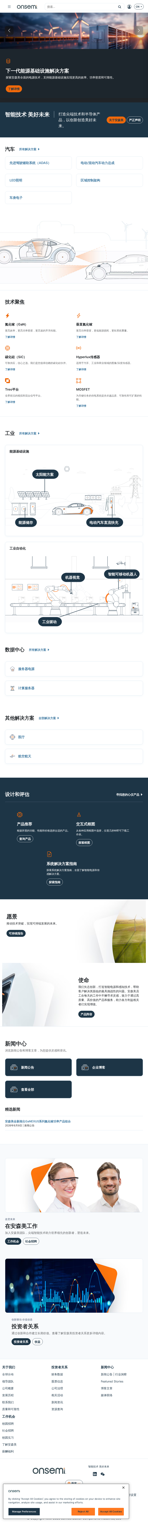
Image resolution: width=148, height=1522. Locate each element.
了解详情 (10, 336)
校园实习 (8, 1437)
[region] (66, 1501)
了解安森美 (9, 1444)
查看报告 (14, 93)
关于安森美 (116, 120)
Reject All (83, 1511)
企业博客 (98, 1067)
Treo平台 (12, 389)
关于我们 (8, 1367)
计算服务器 (26, 688)
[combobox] (80, 7)
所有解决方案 (28, 149)
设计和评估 (17, 794)
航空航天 (24, 756)
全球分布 (8, 1374)
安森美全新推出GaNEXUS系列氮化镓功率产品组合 (38, 1121)
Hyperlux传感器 (88, 357)
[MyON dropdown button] (130, 6)
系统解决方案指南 (62, 863)
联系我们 (8, 1402)
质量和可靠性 (10, 1409)
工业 (10, 433)
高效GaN (128, 30)
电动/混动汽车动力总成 (97, 163)
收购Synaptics (92, 30)
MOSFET (83, 389)
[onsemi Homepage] (27, 6)
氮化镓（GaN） (16, 324)
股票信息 (57, 1381)
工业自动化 (18, 548)
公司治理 (57, 1388)
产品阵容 (86, 1014)
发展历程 (8, 1395)
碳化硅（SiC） (16, 357)
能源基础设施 (20, 30)
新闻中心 (107, 1367)
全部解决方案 (48, 718)
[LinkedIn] (95, 1474)
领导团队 (8, 1381)
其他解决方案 (19, 718)
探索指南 (54, 882)
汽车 (10, 149)
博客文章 (106, 1388)
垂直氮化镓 (84, 324)
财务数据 (57, 1374)
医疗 (21, 737)
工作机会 (13, 1241)
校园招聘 (8, 1423)
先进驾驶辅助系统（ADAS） (30, 163)
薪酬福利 (8, 1451)
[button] (119, 6)
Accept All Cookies (111, 1511)
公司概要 (8, 1388)
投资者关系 (21, 1341)
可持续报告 (16, 933)
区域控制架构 (90, 180)
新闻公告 (27, 1067)
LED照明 (16, 180)
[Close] (123, 1488)
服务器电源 (26, 669)
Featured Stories (112, 1381)
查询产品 (25, 839)
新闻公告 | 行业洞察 (114, 1374)
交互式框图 (85, 824)
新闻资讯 (57, 1402)
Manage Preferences (24, 1511)
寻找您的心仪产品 (128, 794)
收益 (37, 1341)
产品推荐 (24, 824)
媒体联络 (106, 1395)
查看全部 (27, 1089)
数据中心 (15, 650)
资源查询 (57, 1409)
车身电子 (16, 198)
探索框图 (84, 842)
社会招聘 (31, 1241)
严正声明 (135, 120)
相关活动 (57, 1395)
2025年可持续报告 (55, 30)
